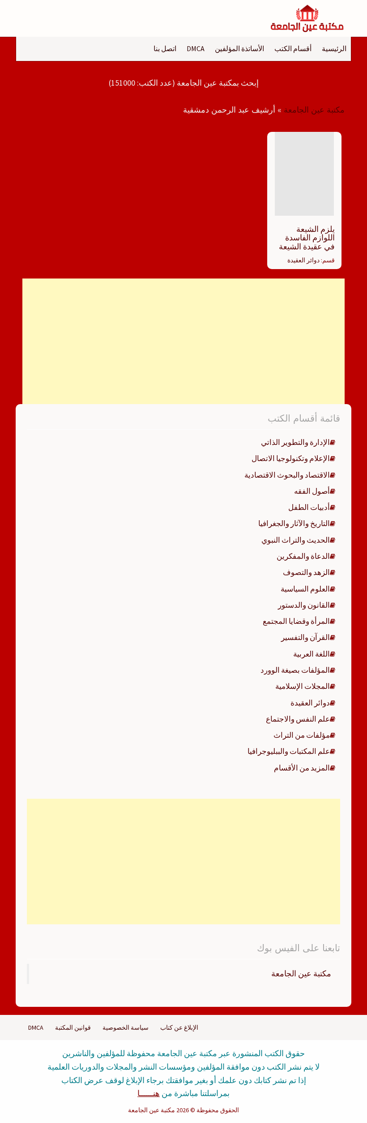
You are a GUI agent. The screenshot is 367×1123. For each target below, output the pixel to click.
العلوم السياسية (305, 589)
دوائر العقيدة (303, 260)
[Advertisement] (183, 341)
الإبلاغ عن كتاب (179, 1027)
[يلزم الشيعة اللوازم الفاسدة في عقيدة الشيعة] (304, 173)
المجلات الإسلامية (302, 686)
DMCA (196, 48)
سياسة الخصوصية (125, 1027)
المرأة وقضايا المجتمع (296, 621)
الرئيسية (334, 48)
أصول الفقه (312, 491)
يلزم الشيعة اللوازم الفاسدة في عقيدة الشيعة (307, 238)
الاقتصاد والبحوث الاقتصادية (287, 475)
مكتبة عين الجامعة (314, 110)
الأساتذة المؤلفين (239, 48)
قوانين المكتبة (73, 1027)
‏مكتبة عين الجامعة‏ (301, 974)
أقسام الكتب (293, 48)
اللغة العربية (311, 654)
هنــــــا (148, 1093)
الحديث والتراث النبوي (295, 540)
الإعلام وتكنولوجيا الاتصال (291, 458)
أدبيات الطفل (309, 507)
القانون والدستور (304, 605)
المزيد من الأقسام (302, 768)
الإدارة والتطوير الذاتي (295, 442)
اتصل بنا (165, 48)
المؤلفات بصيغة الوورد (295, 670)
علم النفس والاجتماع (298, 719)
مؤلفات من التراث (301, 735)
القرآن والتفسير (305, 637)
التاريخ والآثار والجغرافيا (294, 523)
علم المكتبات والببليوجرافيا (289, 751)
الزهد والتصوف (306, 572)
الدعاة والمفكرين (303, 556)
